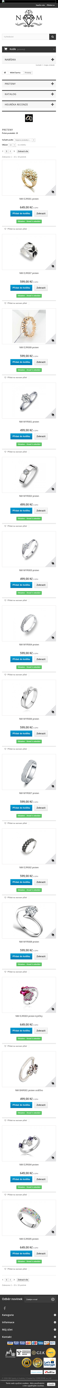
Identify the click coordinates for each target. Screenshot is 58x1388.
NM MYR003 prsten (29, 570)
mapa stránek (49, 65)
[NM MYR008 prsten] (29, 920)
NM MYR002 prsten (29, 496)
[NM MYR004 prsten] (29, 623)
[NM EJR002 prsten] (29, 846)
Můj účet (7, 1329)
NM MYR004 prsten (29, 644)
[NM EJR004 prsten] (29, 1143)
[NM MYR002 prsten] (29, 474)
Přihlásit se (51, 5)
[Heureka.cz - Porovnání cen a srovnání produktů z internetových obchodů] (37, 1372)
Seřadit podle (7, 140)
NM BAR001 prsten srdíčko (29, 1090)
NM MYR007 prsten (29, 793)
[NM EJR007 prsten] (29, 252)
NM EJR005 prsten (29, 1239)
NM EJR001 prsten (29, 199)
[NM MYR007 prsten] (29, 772)
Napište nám (40, 5)
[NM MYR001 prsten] (29, 400)
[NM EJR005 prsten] (29, 1217)
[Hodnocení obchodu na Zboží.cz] (49, 1372)
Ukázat (5, 145)
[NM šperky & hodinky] (29, 18)
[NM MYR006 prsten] (29, 697)
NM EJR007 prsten (29, 273)
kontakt (39, 65)
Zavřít (51, 1384)
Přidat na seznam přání (17, 229)
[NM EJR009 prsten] (29, 326)
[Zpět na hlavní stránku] (4, 72)
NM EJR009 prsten (29, 347)
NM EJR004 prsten (29, 1164)
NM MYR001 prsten (29, 421)
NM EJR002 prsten (29, 867)
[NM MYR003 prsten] (29, 549)
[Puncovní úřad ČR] (10, 1353)
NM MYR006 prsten (29, 719)
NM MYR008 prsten (29, 942)
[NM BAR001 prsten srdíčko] (29, 1069)
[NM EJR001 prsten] (29, 177)
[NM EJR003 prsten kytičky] (29, 994)
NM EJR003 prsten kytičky (29, 1016)
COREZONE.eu (42, 1378)
